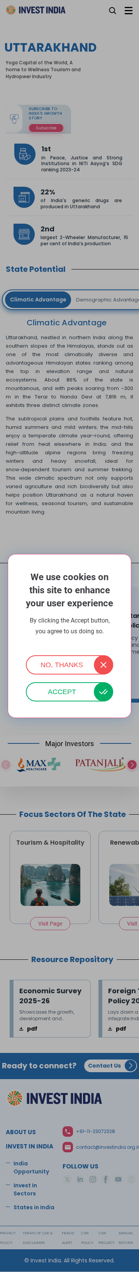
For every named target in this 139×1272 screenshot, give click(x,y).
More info (69, 641)
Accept (62, 692)
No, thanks (62, 665)
